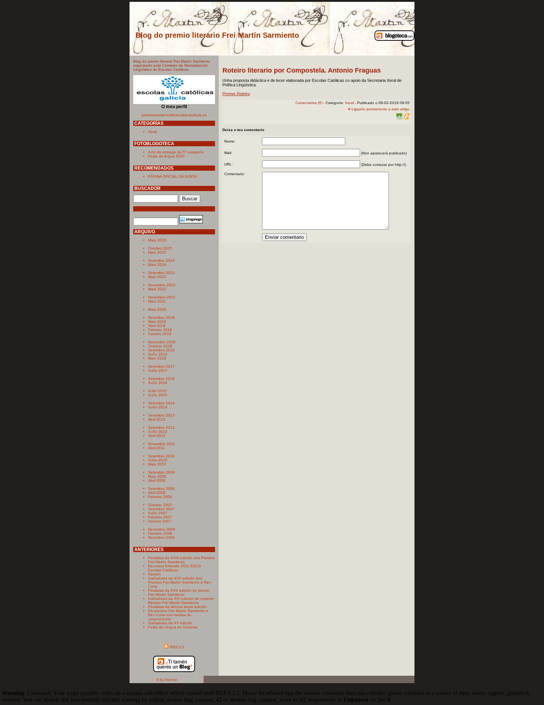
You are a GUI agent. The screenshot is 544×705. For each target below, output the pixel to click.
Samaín (154, 574)
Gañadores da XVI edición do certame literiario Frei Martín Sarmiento (181, 601)
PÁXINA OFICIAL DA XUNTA (172, 176)
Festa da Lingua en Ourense (173, 627)
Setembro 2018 (161, 350)
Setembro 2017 (161, 366)
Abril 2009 (156, 480)
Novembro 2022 (161, 285)
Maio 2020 (157, 309)
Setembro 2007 (161, 509)
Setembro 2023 (161, 273)
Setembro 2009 (161, 472)
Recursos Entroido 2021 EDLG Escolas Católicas (174, 568)
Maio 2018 (157, 358)
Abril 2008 (156, 493)
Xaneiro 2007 (159, 521)
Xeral (152, 132)
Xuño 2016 (157, 383)
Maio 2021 (157, 301)
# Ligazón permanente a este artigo (379, 109)
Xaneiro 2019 (159, 334)
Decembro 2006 (161, 529)
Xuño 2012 (157, 432)
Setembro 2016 (161, 379)
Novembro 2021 (161, 297)
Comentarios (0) (308, 103)
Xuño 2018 (157, 354)
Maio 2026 (157, 240)
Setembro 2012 (161, 427)
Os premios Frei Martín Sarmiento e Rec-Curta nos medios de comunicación (178, 615)
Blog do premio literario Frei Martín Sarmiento (217, 35)
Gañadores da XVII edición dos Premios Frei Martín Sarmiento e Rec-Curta (180, 582)
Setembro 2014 (161, 403)
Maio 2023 (157, 277)
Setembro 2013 (161, 415)
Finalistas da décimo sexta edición (177, 607)
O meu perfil (174, 106)
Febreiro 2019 (160, 330)
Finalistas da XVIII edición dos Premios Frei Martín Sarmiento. (181, 560)
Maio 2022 (157, 289)
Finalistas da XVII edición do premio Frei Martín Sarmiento (178, 592)
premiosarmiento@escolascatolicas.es (174, 115)
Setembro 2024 (161, 260)
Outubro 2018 (160, 346)
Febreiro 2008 (160, 497)
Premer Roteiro (236, 93)
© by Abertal (166, 680)
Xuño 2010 (157, 460)
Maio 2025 (157, 252)
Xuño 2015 (157, 395)
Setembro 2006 (161, 537)
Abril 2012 (156, 436)
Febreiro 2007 (160, 517)
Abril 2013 (156, 419)
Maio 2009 (157, 476)
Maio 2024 (157, 265)
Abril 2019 (156, 326)
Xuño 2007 (157, 513)
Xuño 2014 (157, 407)
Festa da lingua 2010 (166, 156)
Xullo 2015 (157, 391)
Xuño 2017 (157, 370)
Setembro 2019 (161, 317)
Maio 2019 (157, 322)
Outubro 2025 (160, 248)
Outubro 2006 (160, 533)
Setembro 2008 (161, 489)
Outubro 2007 (160, 505)
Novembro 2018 (161, 342)
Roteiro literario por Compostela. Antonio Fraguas (301, 70)
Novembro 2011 (161, 444)
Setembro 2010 (161, 456)
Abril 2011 (156, 448)
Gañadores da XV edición (170, 623)
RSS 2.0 (177, 647)
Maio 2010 (157, 464)
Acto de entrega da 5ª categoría (176, 152)
